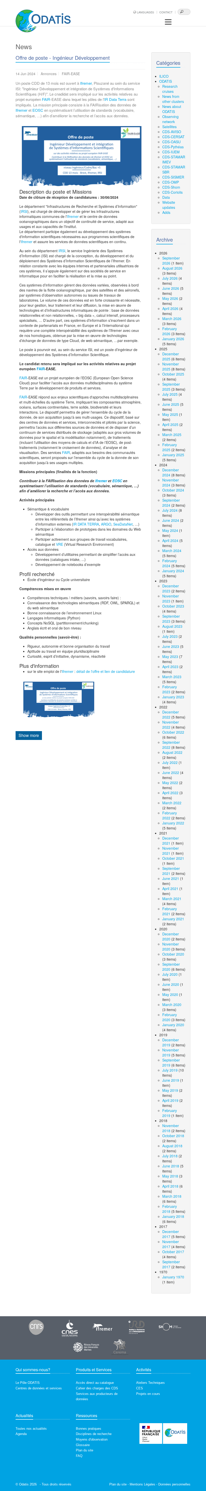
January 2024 (173, 570)
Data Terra (117, 99)
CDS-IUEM (171, 151)
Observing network (170, 119)
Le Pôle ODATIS (28, 1383)
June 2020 (170, 984)
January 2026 (173, 338)
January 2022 (173, 822)
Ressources (86, 1415)
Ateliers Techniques (150, 1383)
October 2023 (173, 606)
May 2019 (170, 1090)
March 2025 (171, 434)
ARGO (106, 524)
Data (166, 197)
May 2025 (170, 414)
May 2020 (170, 994)
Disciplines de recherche (94, 1434)
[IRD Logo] (136, 1327)
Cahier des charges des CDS (97, 1388)
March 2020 (171, 1004)
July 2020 (170, 974)
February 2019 (169, 1113)
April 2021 (170, 888)
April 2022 (170, 792)
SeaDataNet (123, 524)
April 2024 (170, 540)
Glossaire (83, 1445)
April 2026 (170, 308)
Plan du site (84, 1450)
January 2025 (173, 454)
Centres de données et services (39, 1388)
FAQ (79, 1456)
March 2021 (171, 898)
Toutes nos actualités (31, 1428)
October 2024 (173, 490)
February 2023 (169, 689)
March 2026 (171, 318)
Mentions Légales (142, 1484)
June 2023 (170, 646)
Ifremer (86, 83)
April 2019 (170, 1100)
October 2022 (173, 732)
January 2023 (173, 696)
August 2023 (172, 626)
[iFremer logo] (103, 1327)
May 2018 (170, 1176)
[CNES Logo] (69, 1327)
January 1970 (173, 1276)
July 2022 (170, 762)
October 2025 (173, 374)
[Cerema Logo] (119, 1347)
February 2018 (169, 1209)
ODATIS (165, 81)
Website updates (168, 205)
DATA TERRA (88, 524)
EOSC (37, 110)
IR (106, 99)
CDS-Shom (171, 187)
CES (139, 1388)
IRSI (24, 211)
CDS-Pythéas (173, 146)
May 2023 (170, 656)
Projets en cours (148, 1394)
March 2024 (171, 550)
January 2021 (173, 918)
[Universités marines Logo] (86, 1347)
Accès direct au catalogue (95, 1383)
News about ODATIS (171, 109)
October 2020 (173, 954)
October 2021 (173, 858)
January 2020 (173, 1024)
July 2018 (170, 1155)
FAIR (46, 99)
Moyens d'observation (92, 1439)
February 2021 (169, 911)
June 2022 (170, 772)
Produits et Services (94, 1369)
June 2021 (170, 878)
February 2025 (169, 447)
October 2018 (173, 1135)
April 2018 (170, 1186)
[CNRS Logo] (36, 1327)
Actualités (24, 1415)
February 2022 (169, 815)
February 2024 (169, 563)
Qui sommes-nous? (33, 1369)
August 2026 (172, 268)
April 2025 (170, 424)
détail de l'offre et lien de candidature (105, 671)
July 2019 (170, 1070)
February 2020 (169, 1017)
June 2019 (170, 1080)
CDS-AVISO (171, 131)
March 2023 (171, 676)
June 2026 (170, 288)
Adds (166, 212)
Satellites (169, 126)
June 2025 (170, 404)
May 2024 (170, 530)
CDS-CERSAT (173, 136)
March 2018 (171, 1196)
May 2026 (170, 298)
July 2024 (170, 510)
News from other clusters (173, 99)
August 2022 (172, 752)
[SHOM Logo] (170, 1327)
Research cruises (170, 89)
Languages (145, 12)
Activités (143, 1369)
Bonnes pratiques (88, 1428)
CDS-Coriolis (172, 192)
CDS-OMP (170, 182)
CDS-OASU (171, 141)
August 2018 (172, 1145)
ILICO (164, 76)
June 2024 (170, 520)
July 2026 (170, 278)
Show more (29, 735)
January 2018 (173, 1216)
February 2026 (169, 331)
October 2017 (173, 1251)
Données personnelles (174, 1484)
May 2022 (170, 782)
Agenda (21, 1434)
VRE (59, 544)
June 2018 (170, 1165)
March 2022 (171, 802)
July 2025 (170, 394)
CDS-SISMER (173, 177)
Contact (166, 12)
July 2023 (170, 636)
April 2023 (170, 666)
